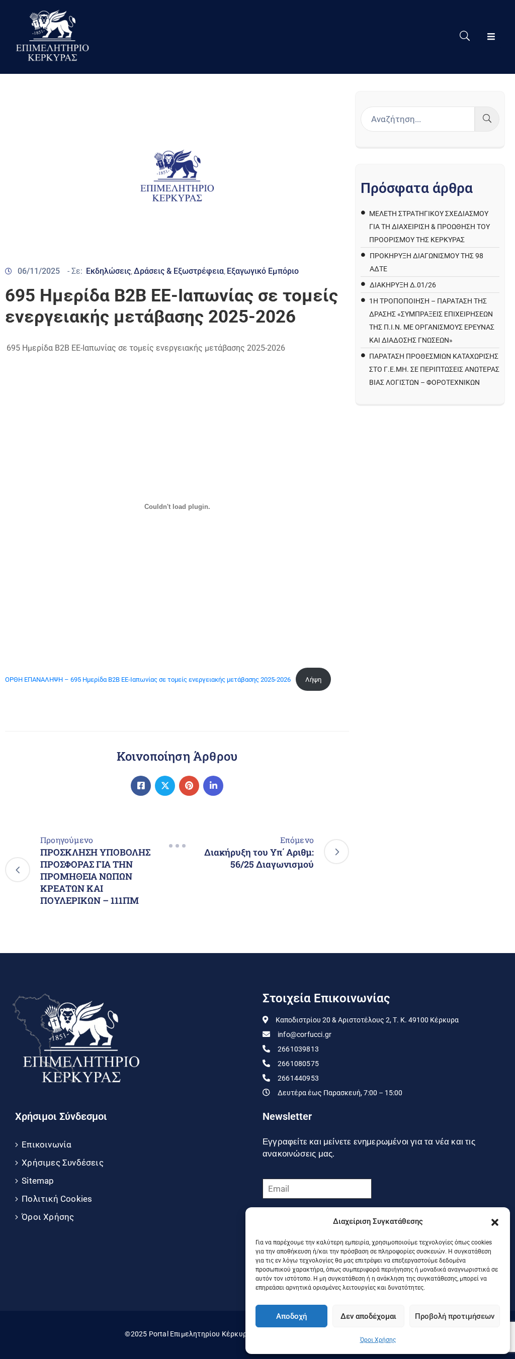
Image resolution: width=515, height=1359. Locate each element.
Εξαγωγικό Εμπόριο (263, 271)
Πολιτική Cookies (57, 1199)
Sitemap (38, 1181)
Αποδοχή (291, 1316)
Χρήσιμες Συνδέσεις (63, 1163)
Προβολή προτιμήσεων (454, 1316)
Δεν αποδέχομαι (368, 1316)
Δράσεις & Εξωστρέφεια (179, 271)
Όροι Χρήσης (378, 1339)
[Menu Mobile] (491, 37)
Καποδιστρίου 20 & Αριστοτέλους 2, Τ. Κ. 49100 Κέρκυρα (367, 1020)
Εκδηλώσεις (108, 271)
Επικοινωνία (46, 1144)
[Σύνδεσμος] (141, 786)
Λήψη (313, 679)
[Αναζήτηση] (487, 119)
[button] (495, 1221)
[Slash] (177, 846)
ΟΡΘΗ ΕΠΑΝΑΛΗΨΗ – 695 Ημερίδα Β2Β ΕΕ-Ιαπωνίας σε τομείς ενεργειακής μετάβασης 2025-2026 (148, 679)
